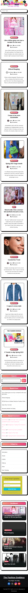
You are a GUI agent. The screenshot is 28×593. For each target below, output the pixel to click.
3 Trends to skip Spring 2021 (14, 352)
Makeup (4, 463)
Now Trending (14, 37)
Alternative (4, 452)
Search (14, 376)
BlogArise (21, 589)
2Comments (14, 122)
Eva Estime (10, 72)
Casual (3, 456)
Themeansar (14, 591)
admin (10, 45)
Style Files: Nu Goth (7, 405)
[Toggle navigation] (1, 4)
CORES (4, 459)
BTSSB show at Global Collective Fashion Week (13, 401)
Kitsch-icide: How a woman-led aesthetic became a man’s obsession (14, 212)
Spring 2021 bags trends (14, 164)
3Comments (14, 216)
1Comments (14, 311)
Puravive (4, 425)
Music (14, 207)
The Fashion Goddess (13, 3)
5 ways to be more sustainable (14, 116)
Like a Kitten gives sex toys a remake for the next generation (14, 42)
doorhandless (5, 419)
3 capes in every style (14, 306)
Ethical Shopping (14, 69)
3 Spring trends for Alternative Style (16, 436)
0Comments (14, 47)
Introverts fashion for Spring (8, 408)
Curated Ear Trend (14, 260)
